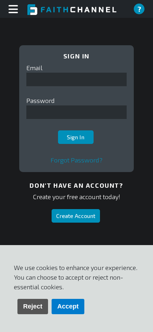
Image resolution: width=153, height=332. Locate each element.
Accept (68, 306)
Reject (32, 306)
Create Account (75, 215)
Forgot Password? (76, 160)
